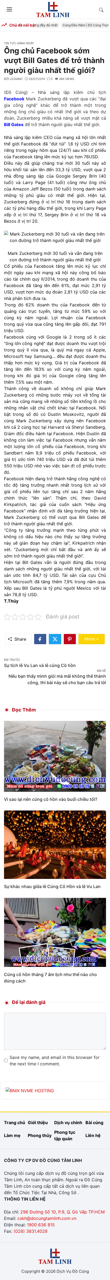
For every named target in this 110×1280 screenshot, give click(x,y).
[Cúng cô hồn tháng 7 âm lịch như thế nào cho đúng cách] (55, 931)
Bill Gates (13, 124)
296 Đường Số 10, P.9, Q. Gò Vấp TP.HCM (62, 1212)
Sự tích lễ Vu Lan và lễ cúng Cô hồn (40, 665)
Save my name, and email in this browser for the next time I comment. (55, 1060)
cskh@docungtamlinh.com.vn (46, 1218)
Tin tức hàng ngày (19, 43)
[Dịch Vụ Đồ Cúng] (53, 9)
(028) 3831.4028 (31, 1231)
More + (94, 638)
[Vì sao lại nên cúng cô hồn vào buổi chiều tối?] (55, 755)
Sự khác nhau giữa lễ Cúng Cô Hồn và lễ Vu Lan (52, 886)
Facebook (14, 98)
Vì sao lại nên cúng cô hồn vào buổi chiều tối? (50, 799)
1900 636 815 (41, 1224)
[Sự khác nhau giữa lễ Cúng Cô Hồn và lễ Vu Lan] (55, 844)
